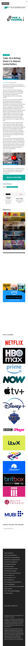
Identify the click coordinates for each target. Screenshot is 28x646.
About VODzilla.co (8, 553)
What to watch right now (10, 555)
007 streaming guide (9, 584)
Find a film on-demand (10, 564)
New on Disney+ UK (9, 575)
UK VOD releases (8, 593)
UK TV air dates (8, 588)
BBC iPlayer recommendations (12, 557)
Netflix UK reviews (9, 566)
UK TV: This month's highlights (12, 591)
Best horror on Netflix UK (10, 562)
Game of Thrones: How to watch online (14, 586)
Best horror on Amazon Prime (12, 559)
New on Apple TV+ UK (9, 577)
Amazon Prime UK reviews (11, 568)
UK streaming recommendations (12, 582)
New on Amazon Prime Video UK (12, 573)
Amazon (15, 187)
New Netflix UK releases (10, 571)
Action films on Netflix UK (11, 605)
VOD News (6, 55)
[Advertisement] (14, 39)
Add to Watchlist (7, 184)
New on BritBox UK (9, 579)
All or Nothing (10, 187)
